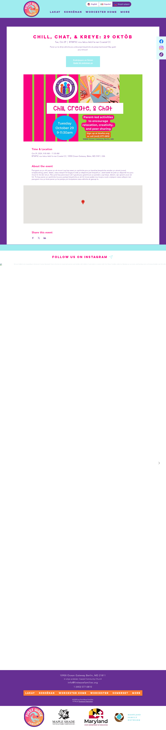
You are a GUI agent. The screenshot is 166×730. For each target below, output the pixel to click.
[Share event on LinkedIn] (45, 238)
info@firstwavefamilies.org (83, 682)
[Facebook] (161, 41)
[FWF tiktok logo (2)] (161, 54)
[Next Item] (159, 463)
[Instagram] (161, 48)
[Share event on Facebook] (33, 238)
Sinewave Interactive (86, 701)
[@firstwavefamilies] (111, 257)
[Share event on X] (39, 238)
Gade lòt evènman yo (83, 63)
